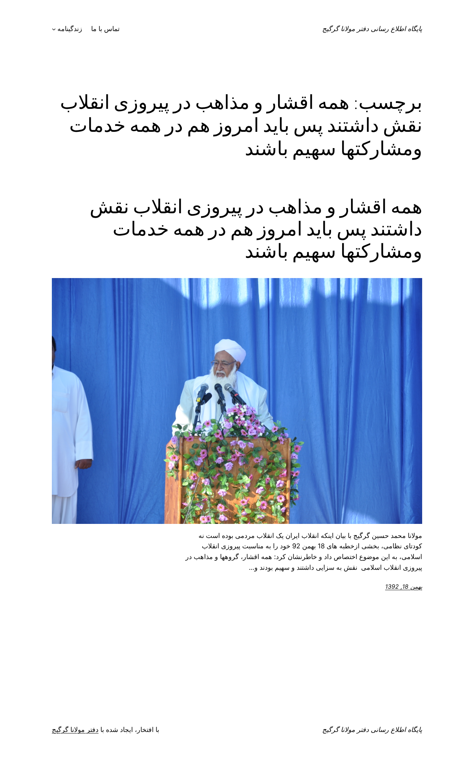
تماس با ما (105, 29)
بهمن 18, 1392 (403, 586)
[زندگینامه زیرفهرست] (54, 29)
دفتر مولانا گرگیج (75, 729)
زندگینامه (69, 29)
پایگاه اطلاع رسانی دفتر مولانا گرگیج (372, 29)
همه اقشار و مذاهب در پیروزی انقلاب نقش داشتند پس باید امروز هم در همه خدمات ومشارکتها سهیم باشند (256, 228)
